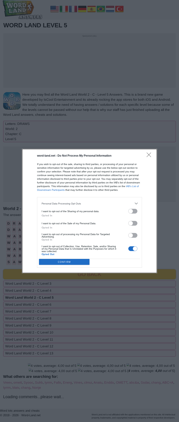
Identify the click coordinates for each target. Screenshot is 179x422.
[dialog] (89, 211)
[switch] (132, 211)
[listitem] (89, 203)
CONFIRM (64, 262)
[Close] (150, 156)
